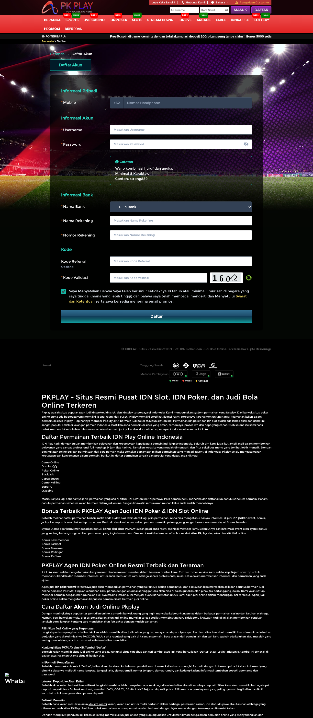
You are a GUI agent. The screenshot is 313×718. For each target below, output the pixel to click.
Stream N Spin (160, 20)
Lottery (261, 20)
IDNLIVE (185, 20)
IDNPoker (118, 20)
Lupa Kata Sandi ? (163, 2)
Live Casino (94, 20)
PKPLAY (67, 647)
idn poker (240, 518)
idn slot (231, 533)
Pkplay (108, 421)
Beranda (52, 20)
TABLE (221, 20)
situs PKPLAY (129, 499)
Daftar (261, 10)
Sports (72, 20)
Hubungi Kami (195, 2)
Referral (73, 29)
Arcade (204, 20)
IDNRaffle (240, 20)
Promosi (52, 29)
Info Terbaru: (54, 36)
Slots (137, 20)
